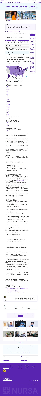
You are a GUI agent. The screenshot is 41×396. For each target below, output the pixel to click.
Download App (6, 368)
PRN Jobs (11, 365)
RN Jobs (11, 366)
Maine (7, 96)
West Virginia (8, 113)
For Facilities (6, 0)
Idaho (7, 92)
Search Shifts (12, 352)
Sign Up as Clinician (20, 365)
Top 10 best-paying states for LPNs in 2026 (32, 64)
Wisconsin (8, 114)
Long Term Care (26, 352)
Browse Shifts (19, 367)
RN (14, 352)
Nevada (7, 131)
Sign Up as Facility (27, 367)
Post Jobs (24, 360)
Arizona (7, 87)
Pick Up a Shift (19, 366)
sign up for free (12, 284)
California (8, 130)
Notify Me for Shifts (20, 368)
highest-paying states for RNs (11, 281)
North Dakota (8, 104)
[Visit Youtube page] (37, 380)
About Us (33, 365)
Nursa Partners (33, 366)
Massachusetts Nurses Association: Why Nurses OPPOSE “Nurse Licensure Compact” (16, 292)
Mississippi (8, 98)
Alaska (7, 122)
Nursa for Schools (27, 366)
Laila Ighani (9, 20)
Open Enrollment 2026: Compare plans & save (32, 45)
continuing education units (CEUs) (20, 180)
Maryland (8, 97)
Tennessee (8, 109)
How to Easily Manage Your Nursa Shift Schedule (32, 50)
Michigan (8, 124)
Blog (15, 7)
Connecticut (8, 89)
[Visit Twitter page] (33, 380)
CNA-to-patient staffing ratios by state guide (32, 55)
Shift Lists (29, 352)
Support (33, 367)
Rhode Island (8, 107)
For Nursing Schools (10, 0)
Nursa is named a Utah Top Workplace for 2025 (32, 48)
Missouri (8, 99)
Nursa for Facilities (27, 365)
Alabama (8, 86)
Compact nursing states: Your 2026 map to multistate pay (22, 7)
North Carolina (8, 103)
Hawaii (7, 123)
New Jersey (8, 102)
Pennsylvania (8, 106)
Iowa (7, 93)
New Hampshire (8, 101)
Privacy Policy (29, 384)
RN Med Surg (22, 352)
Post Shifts (26, 368)
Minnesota (8, 125)
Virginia (7, 112)
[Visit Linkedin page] (35, 380)
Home (13, 7)
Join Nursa (6, 360)
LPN (15, 352)
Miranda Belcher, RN (10, 21)
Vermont (8, 111)
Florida (7, 90)
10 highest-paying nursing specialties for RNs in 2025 (32, 71)
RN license (17, 201)
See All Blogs (20, 342)
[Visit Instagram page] (30, 380)
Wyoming (8, 115)
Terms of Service (36, 384)
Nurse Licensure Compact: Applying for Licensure (12, 290)
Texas (7, 110)
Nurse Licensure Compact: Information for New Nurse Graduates (14, 291)
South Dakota (8, 108)
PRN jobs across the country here (15, 225)
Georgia (7, 91)
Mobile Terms (32, 384)
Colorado (8, 88)
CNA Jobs (11, 367)
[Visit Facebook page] (32, 380)
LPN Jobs (11, 368)
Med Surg (19, 352)
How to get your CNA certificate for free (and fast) (32, 52)
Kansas (7, 94)
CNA (17, 352)
